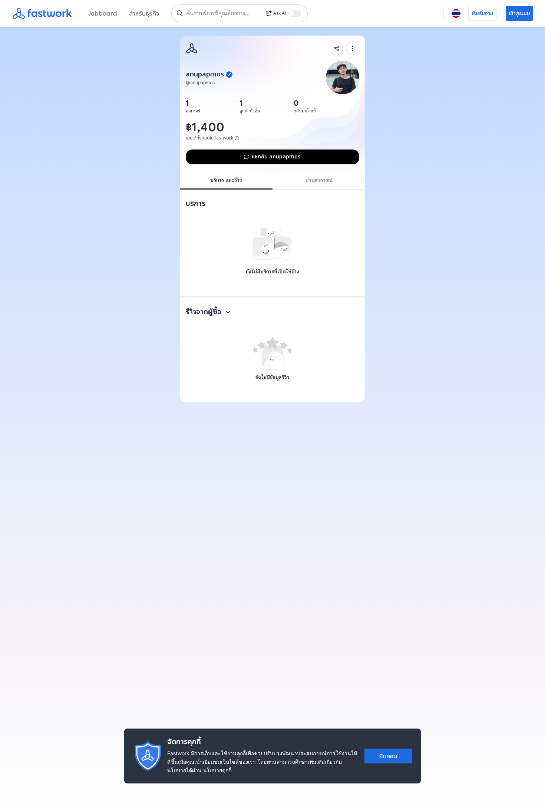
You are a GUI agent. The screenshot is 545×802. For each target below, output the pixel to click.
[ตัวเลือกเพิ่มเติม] (352, 48)
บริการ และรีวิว (226, 180)
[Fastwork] (192, 48)
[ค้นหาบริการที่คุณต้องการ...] (180, 13)
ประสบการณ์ (319, 180)
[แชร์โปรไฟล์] (336, 48)
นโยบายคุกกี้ (217, 770)
